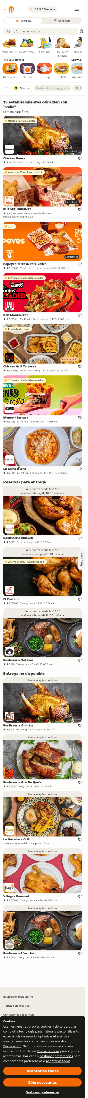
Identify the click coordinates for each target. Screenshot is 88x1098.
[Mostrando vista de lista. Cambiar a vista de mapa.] (81, 31)
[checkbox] (10, 71)
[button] (9, 9)
